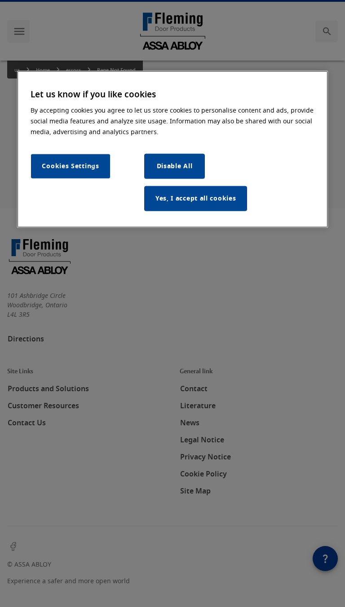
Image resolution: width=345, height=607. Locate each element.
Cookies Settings (70, 165)
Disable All (175, 165)
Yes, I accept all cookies (195, 198)
